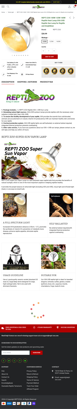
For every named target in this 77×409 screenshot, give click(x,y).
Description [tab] (8, 82)
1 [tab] (12, 55)
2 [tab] (14, 55)
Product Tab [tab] (46, 82)
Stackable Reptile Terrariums (12, 386)
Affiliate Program (33, 389)
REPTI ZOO (57, 30)
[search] (8, 6)
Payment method (33, 383)
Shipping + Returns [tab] (27, 82)
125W (51, 41)
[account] (69, 7)
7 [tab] (25, 55)
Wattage (45, 38)
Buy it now (58, 63)
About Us (5, 374)
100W (44, 41)
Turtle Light (11, 12)
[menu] (3, 6)
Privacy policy (32, 371)
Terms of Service (33, 380)
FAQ (3, 371)
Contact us (5, 377)
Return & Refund (32, 374)
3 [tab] (16, 55)
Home (3, 12)
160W (58, 41)
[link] (70, 17)
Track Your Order (32, 386)
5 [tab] (21, 55)
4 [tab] (18, 55)
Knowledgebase (7, 383)
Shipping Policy (32, 377)
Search (4, 380)
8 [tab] (27, 55)
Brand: (44, 30)
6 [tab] (23, 55)
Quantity (44, 47)
